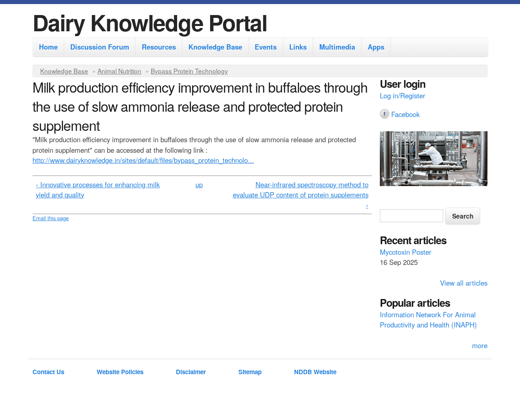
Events (266, 47)
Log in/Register (402, 95)
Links (298, 47)
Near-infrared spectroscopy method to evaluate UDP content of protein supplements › (300, 195)
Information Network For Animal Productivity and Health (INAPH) (428, 319)
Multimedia (337, 47)
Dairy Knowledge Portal (149, 22)
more (480, 345)
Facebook (405, 114)
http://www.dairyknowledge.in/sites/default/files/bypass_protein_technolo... (143, 160)
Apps (376, 47)
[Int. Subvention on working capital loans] (434, 159)
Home (48, 47)
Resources (159, 47)
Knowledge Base (215, 47)
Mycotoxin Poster (405, 252)
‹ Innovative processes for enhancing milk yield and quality (98, 189)
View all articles (464, 283)
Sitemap (250, 371)
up (199, 184)
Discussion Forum (99, 47)
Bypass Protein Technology (189, 70)
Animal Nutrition (119, 70)
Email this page (50, 218)
